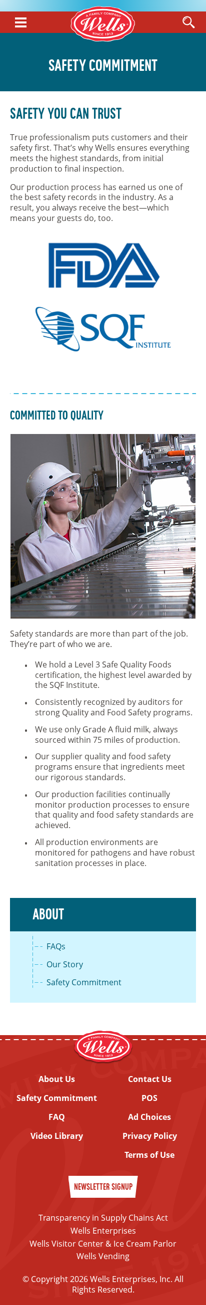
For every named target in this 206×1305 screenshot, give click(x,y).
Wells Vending (103, 1256)
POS (150, 1098)
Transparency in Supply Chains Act (103, 1217)
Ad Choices (149, 1117)
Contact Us (150, 1079)
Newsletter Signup (103, 1187)
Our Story (64, 964)
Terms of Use (149, 1155)
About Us (56, 1079)
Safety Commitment (84, 982)
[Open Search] (188, 22)
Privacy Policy (149, 1136)
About (48, 915)
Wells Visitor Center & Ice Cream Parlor (103, 1243)
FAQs (56, 946)
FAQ (56, 1117)
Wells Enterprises (103, 1230)
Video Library (56, 1136)
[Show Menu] (21, 22)
